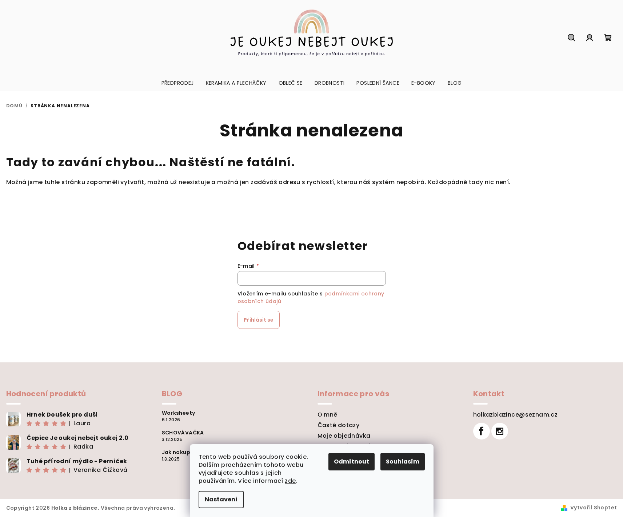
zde (290, 481)
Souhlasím (402, 461)
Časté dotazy (339, 425)
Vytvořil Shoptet (593, 507)
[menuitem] (178, 83)
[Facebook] (481, 431)
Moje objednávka (344, 436)
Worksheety (178, 412)
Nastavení (221, 499)
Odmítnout (351, 461)
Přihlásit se (258, 319)
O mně (328, 414)
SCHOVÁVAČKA (183, 432)
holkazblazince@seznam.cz (515, 414)
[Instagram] (499, 431)
